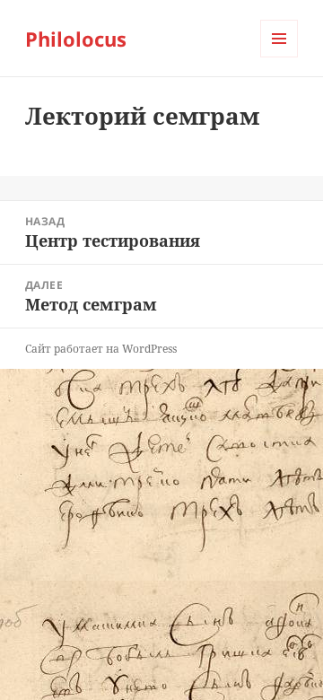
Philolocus (76, 38)
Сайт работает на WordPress (101, 348)
